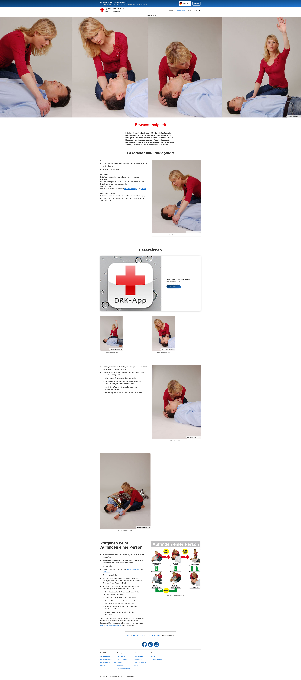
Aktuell (189, 10)
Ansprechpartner (138, 656)
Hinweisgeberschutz (156, 659)
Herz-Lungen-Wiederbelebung (110, 625)
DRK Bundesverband (106, 659)
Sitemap (153, 656)
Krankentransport (122, 659)
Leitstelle (119, 662)
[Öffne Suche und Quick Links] (199, 10)
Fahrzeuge (120, 665)
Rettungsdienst (180, 10)
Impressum (137, 665)
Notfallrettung (121, 656)
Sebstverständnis (105, 656)
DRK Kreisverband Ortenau (108, 662)
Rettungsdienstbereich (123, 668)
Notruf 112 (106, 571)
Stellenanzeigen (138, 659)
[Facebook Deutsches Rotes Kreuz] (144, 644)
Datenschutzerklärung (140, 662)
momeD (102, 665)
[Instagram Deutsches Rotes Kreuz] (156, 644)
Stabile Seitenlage (130, 189)
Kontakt (194, 10)
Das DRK (172, 10)
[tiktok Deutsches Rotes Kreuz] (150, 644)
